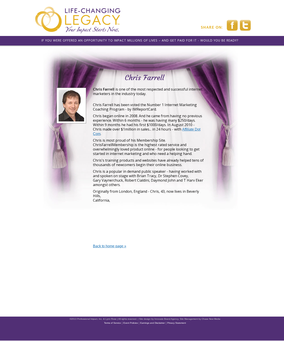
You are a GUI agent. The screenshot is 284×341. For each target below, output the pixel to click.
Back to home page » (109, 246)
